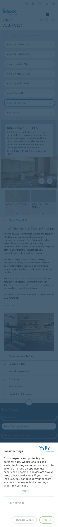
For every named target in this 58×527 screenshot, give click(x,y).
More (25, 491)
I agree (46, 519)
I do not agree (24, 519)
